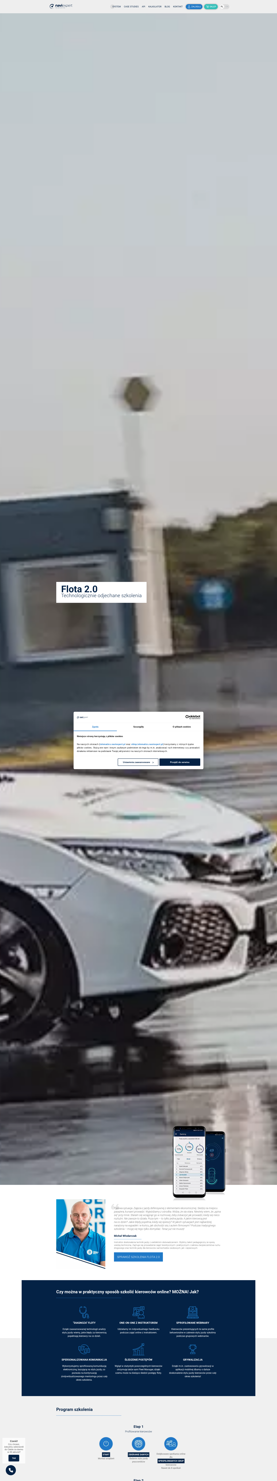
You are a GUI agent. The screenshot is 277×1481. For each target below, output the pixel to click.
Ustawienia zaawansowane (136, 762)
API (143, 6)
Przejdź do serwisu (179, 762)
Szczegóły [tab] (138, 727)
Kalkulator (154, 6)
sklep (213, 6)
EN (226, 6)
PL (222, 6)
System (116, 6)
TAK (14, 1458)
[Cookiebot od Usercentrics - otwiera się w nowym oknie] (187, 717)
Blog (167, 6)
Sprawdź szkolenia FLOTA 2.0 (138, 1257)
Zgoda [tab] (95, 727)
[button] (11, 1470)
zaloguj (196, 6)
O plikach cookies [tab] (182, 727)
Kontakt (178, 6)
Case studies (131, 6)
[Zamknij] (25, 1437)
